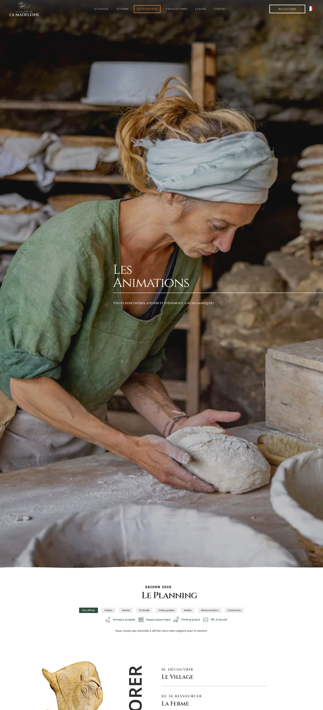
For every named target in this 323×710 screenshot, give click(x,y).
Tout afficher (88, 610)
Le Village (101, 9)
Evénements (234, 610)
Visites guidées (166, 610)
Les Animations (147, 9)
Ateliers (188, 610)
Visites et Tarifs (176, 9)
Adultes (126, 610)
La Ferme (122, 9)
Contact (220, 9)
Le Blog (200, 9)
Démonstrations (209, 610)
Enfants (108, 610)
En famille (144, 610)
